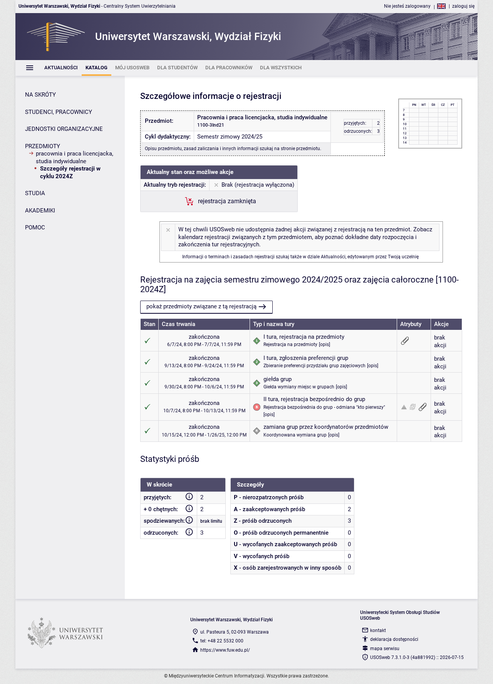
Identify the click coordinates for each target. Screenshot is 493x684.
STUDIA (35, 193)
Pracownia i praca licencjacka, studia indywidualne (74, 157)
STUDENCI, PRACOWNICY (58, 112)
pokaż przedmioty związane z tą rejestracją (201, 306)
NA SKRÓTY (40, 94)
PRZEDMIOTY (42, 146)
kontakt (378, 630)
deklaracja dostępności (394, 639)
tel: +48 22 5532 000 (221, 641)
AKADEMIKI (40, 210)
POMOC (35, 227)
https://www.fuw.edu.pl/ (225, 650)
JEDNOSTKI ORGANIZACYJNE (64, 128)
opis (324, 344)
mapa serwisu (384, 648)
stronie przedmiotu (300, 148)
